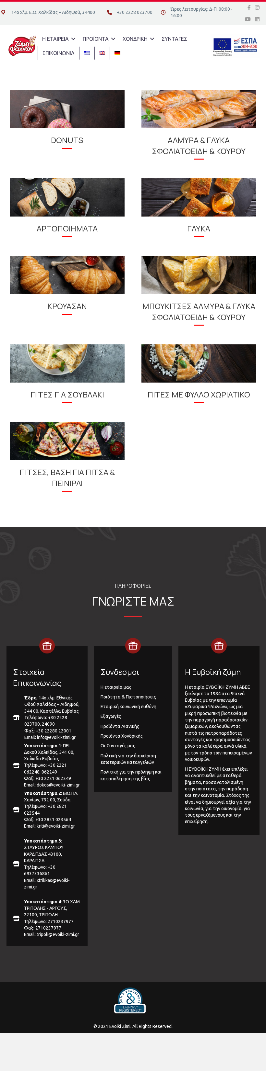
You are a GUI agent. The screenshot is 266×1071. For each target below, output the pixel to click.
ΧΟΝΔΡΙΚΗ (135, 39)
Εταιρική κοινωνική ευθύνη (128, 706)
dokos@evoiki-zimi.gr (58, 784)
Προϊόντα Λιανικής (120, 726)
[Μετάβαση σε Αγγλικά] (102, 53)
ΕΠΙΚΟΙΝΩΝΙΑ (58, 53)
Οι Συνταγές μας (118, 745)
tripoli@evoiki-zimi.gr (58, 934)
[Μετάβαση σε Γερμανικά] (117, 53)
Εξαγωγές (111, 716)
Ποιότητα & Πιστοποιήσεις (128, 696)
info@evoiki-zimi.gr (56, 737)
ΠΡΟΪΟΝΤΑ (96, 39)
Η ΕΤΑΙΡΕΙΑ (55, 39)
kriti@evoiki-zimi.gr (56, 826)
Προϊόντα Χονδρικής (122, 736)
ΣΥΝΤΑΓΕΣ (174, 39)
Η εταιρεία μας (116, 687)
